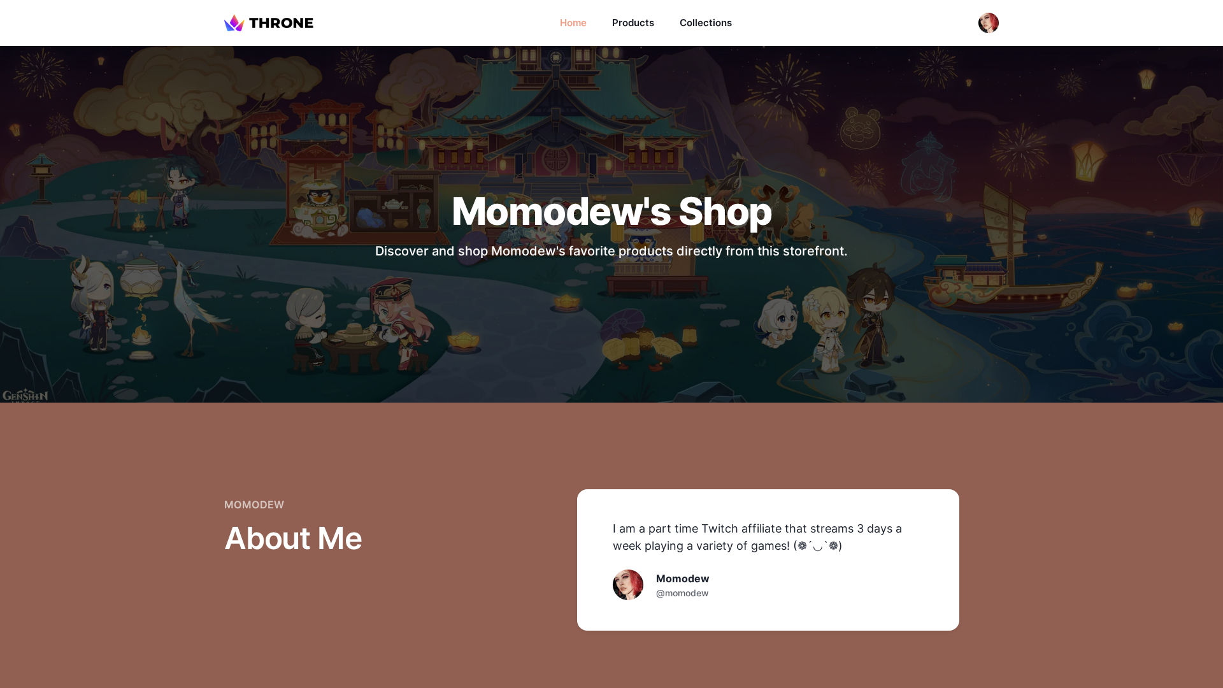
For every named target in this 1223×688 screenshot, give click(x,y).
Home (573, 23)
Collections (706, 23)
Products (633, 23)
